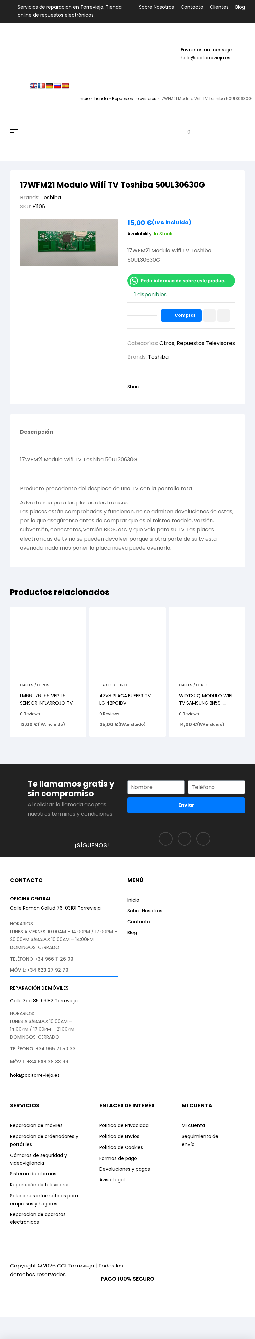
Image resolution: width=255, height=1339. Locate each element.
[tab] (36, 437)
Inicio (84, 98)
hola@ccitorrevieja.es (205, 57)
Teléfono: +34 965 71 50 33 (43, 1048)
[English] (33, 86)
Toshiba (51, 197)
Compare (223, 315)
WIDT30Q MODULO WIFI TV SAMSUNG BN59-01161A (205, 703)
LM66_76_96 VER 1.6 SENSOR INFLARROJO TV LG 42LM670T (46, 703)
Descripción (36, 432)
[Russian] (57, 86)
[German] (49, 86)
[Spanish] (65, 86)
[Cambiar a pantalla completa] (36, 1323)
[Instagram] (185, 839)
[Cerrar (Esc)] (85, 1323)
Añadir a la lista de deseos (209, 315)
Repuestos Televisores (134, 98)
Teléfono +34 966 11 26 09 (41, 959)
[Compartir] (60, 1323)
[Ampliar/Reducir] (11, 1323)
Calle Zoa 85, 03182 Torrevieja (44, 1000)
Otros (166, 343)
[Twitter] (203, 839)
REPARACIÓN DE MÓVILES (39, 988)
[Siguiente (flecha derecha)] (36, 1334)
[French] (41, 86)
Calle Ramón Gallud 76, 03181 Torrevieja (55, 908)
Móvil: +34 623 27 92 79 (39, 970)
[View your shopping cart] (183, 132)
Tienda (101, 98)
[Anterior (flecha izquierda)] (11, 1334)
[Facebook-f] (166, 839)
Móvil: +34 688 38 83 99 (39, 1061)
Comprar (185, 315)
